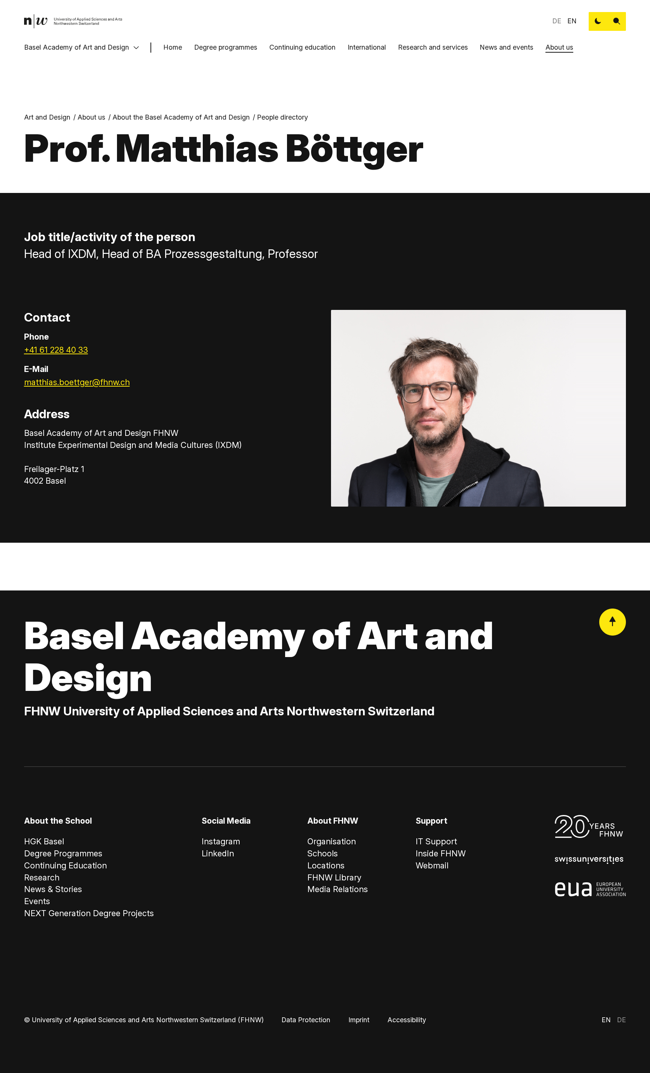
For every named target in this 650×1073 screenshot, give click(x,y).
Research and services (433, 47)
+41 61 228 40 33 (56, 350)
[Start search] (616, 21)
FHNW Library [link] (334, 877)
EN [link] (572, 21)
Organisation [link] (331, 841)
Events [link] (37, 901)
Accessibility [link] (406, 1020)
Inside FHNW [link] (441, 853)
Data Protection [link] (305, 1020)
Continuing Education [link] (65, 865)
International (367, 47)
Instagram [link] (221, 841)
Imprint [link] (358, 1020)
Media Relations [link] (337, 889)
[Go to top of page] (612, 622)
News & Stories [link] (53, 889)
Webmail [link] (432, 865)
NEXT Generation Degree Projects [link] (89, 913)
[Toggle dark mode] (598, 21)
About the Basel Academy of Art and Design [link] (181, 117)
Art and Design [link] (47, 117)
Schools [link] (322, 853)
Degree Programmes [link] (63, 853)
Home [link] (172, 47)
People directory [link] (282, 117)
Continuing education (302, 47)
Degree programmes (225, 47)
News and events (506, 47)
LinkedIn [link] (218, 853)
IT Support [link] (436, 841)
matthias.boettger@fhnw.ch (77, 382)
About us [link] (91, 117)
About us (559, 47)
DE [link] (556, 21)
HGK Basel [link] (44, 841)
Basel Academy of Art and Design (76, 47)
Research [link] (41, 877)
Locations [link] (326, 865)
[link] (73, 21)
